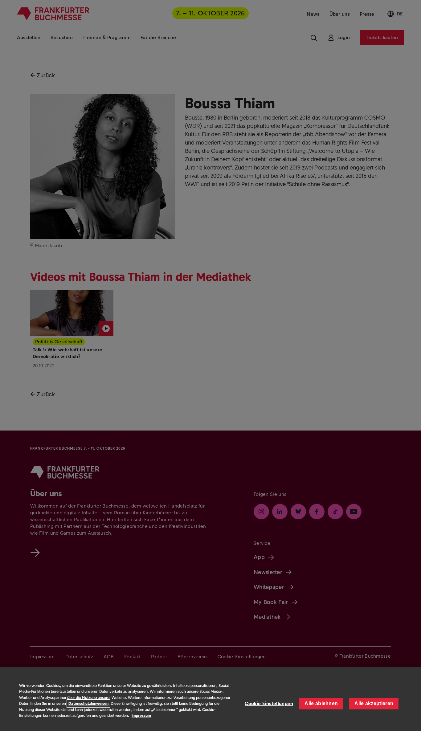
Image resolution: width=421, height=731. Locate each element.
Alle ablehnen (321, 703)
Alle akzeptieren (373, 703)
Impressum (141, 715)
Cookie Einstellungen (269, 703)
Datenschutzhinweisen (88, 703)
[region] (210, 699)
